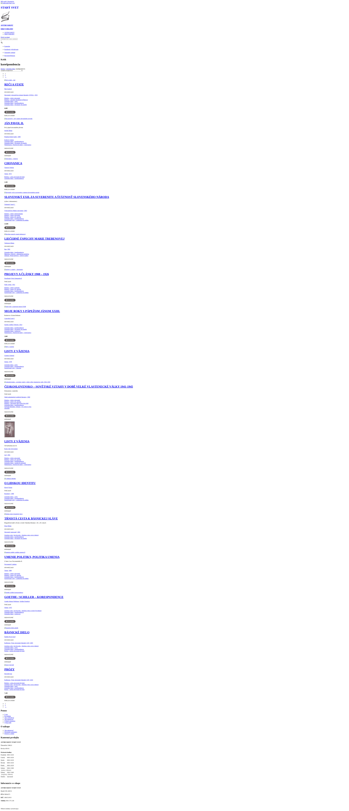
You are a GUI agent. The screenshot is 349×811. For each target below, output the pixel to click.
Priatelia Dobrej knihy (10, 137)
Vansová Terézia (9, 167)
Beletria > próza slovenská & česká (14, 177)
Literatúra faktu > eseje (11, 101)
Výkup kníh (7, 722)
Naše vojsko (7, 284)
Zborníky (7, 408)
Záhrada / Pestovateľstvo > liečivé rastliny (16, 255)
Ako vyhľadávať (9, 718)
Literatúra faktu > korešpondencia (14, 103)
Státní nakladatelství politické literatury (15, 397)
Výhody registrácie (9, 721)
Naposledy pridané (9, 52)
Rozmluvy (7, 493)
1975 (10, 607)
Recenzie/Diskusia (9, 55)
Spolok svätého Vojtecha (11, 324)
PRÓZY (9, 669)
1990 (19, 137)
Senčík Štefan (8, 130)
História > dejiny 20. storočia (12, 217)
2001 (18, 532)
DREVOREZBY (9, 34)
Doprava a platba (9, 733)
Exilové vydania (9, 140)
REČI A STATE (14, 84)
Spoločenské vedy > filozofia (12, 368)
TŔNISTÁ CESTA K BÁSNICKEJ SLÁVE (31, 518)
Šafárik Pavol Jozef (9, 637)
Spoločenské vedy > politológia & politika (16, 220)
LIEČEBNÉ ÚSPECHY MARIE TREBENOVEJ (34, 238)
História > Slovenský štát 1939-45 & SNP (16, 403)
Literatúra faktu (10, 69)
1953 (36, 95)
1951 (13, 284)
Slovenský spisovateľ (10, 532)
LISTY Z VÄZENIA (16, 351)
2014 (20, 324)
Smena (6, 362)
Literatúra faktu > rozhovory (12, 331)
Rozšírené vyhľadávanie (11, 49)
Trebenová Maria (9, 243)
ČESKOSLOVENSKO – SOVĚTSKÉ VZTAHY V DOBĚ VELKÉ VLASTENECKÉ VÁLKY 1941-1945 (68, 386)
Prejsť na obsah (5, 37)
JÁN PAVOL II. (14, 123)
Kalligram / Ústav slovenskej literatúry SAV (16, 643)
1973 (10, 174)
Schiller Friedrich (25, 601)
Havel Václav (8, 487)
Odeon (6, 607)
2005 (31, 643)
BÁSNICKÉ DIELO (16, 632)
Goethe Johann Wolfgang (11, 601)
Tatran (6, 174)
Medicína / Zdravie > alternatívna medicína (16, 254)
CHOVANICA (13, 163)
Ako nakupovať (9, 730)
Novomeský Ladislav (10, 564)
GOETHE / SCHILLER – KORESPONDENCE (33, 597)
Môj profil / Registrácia (7, 1)
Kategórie (7, 46)
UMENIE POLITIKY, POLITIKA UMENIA (32, 557)
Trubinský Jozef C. (9, 204)
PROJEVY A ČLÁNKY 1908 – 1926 (26, 274)
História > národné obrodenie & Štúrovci (16, 100)
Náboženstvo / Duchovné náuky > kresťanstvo (17, 145)
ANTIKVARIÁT (9, 32)
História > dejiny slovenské (12, 98)
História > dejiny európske (12, 287)
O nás (6, 714)
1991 (8, 249)
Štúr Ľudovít (8, 89)
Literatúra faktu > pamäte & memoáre (15, 463)
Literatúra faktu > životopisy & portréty (15, 104)
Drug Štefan (7, 526)
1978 (10, 362)
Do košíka (11, 112)
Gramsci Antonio (9, 355)
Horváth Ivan (8, 674)
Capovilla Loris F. (9, 318)
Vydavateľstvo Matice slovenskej (13, 210)
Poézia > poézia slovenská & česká (14, 651)
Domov (3, 69)
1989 (10, 570)
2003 (25, 210)
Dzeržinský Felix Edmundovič (13, 278)
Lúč (5, 455)
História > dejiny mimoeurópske (13, 214)
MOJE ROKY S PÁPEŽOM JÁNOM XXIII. (32, 311)
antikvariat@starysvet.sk (8, 804)
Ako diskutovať (8, 719)
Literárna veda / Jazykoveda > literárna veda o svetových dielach (22, 610)
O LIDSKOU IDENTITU (20, 483)
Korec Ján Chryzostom (11, 449)
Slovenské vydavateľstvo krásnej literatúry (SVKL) (19, 95)
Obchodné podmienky (10, 732)
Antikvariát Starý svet (7, 805)
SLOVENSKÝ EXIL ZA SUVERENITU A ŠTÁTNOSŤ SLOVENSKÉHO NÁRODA (56, 197)
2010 (31, 680)
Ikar (5, 249)
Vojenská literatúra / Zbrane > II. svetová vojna (17, 406)
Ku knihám (7, 716)
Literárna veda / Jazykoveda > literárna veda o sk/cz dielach (21, 535)
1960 (28, 397)
